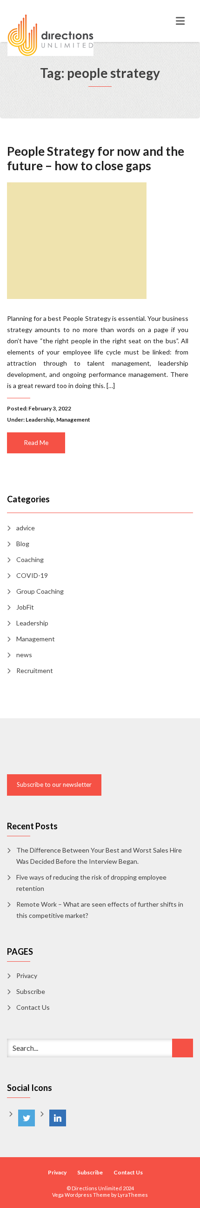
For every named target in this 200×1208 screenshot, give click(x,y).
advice (25, 528)
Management (73, 419)
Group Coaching (40, 591)
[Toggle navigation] (180, 21)
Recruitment (34, 670)
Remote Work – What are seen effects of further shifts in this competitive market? (99, 909)
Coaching (30, 559)
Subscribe (30, 991)
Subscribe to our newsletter (54, 784)
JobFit (25, 607)
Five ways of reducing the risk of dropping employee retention (91, 882)
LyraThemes (133, 1195)
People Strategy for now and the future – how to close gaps (95, 158)
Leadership (40, 419)
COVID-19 (32, 575)
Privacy (26, 975)
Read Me (36, 442)
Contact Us (33, 1007)
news (24, 655)
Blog (22, 544)
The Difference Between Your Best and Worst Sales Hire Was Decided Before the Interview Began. (99, 855)
